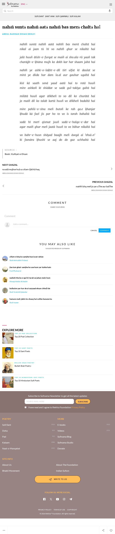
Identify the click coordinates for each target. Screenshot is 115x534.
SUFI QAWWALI (62, 16)
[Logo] (13, 4)
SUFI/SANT (39, 16)
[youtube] (57, 499)
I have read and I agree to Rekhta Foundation (56, 407)
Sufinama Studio (65, 442)
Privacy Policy (78, 407)
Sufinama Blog (64, 437)
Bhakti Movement (11, 471)
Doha (5, 431)
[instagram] (64, 499)
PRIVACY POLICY (44, 510)
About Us (7, 465)
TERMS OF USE (59, 510)
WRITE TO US (60, 479)
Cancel (94, 230)
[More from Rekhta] (111, 4)
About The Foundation (67, 465)
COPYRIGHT (72, 510)
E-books (61, 425)
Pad (4, 437)
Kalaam (6, 442)
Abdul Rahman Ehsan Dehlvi (18, 34)
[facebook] (44, 499)
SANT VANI (50, 16)
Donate (61, 448)
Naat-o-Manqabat (11, 448)
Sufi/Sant (6, 425)
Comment (104, 230)
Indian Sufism (62, 471)
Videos (61, 431)
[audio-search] (109, 10)
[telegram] (70, 499)
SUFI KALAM (75, 16)
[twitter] (51, 499)
